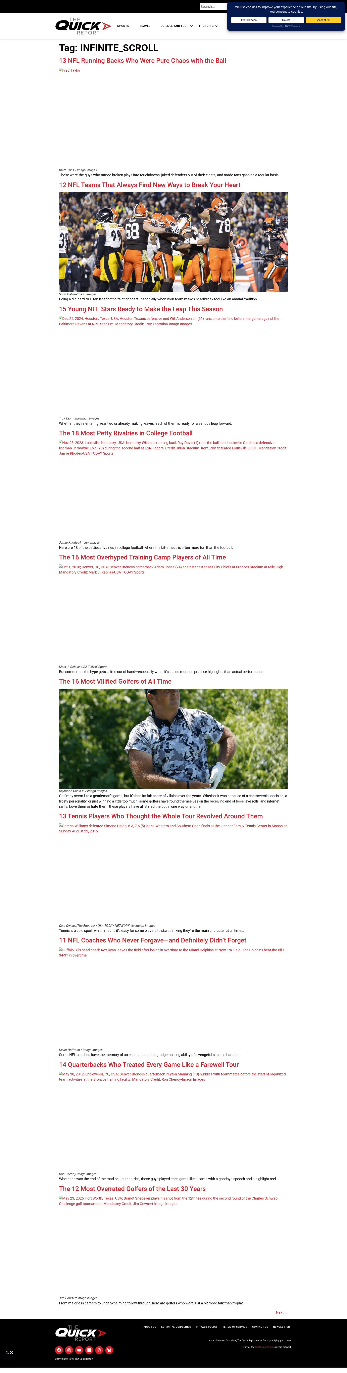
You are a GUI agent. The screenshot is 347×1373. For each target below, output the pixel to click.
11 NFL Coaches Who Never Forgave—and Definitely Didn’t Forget (152, 940)
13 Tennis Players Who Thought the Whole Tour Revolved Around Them (161, 816)
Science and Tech (175, 25)
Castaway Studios (265, 1347)
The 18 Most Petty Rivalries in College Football (126, 433)
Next (282, 1312)
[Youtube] (79, 1350)
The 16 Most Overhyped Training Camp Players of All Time (142, 557)
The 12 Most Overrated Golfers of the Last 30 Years (132, 1189)
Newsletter (281, 1326)
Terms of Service (234, 1326)
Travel (145, 25)
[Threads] (99, 1350)
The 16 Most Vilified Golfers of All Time (115, 681)
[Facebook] (59, 1350)
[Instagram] (69, 1350)
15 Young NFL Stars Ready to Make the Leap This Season (141, 309)
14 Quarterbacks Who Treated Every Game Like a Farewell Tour (149, 1064)
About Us (150, 1326)
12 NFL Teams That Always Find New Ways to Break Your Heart (150, 185)
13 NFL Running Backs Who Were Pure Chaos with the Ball (142, 60)
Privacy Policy (206, 1326)
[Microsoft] (89, 1350)
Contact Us (260, 1326)
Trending (206, 25)
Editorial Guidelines (176, 1326)
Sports (123, 25)
